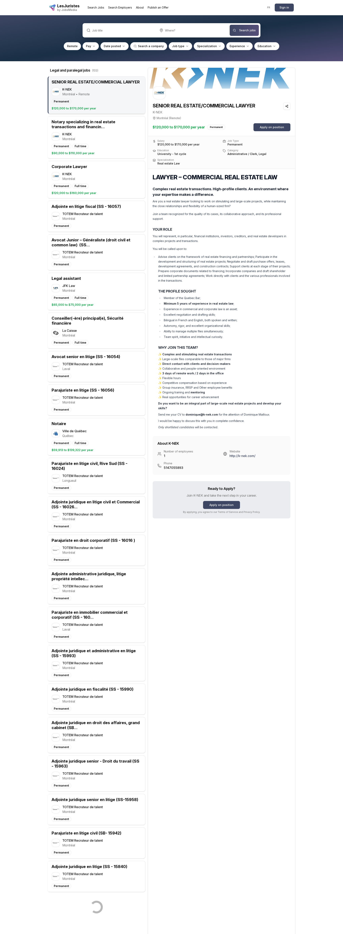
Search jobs (247, 30)
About (140, 7)
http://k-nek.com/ (242, 456)
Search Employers (120, 7)
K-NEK (157, 112)
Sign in (284, 7)
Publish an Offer (158, 7)
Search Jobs (96, 7)
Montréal (162, 118)
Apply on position (272, 127)
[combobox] (192, 30)
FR (268, 7)
